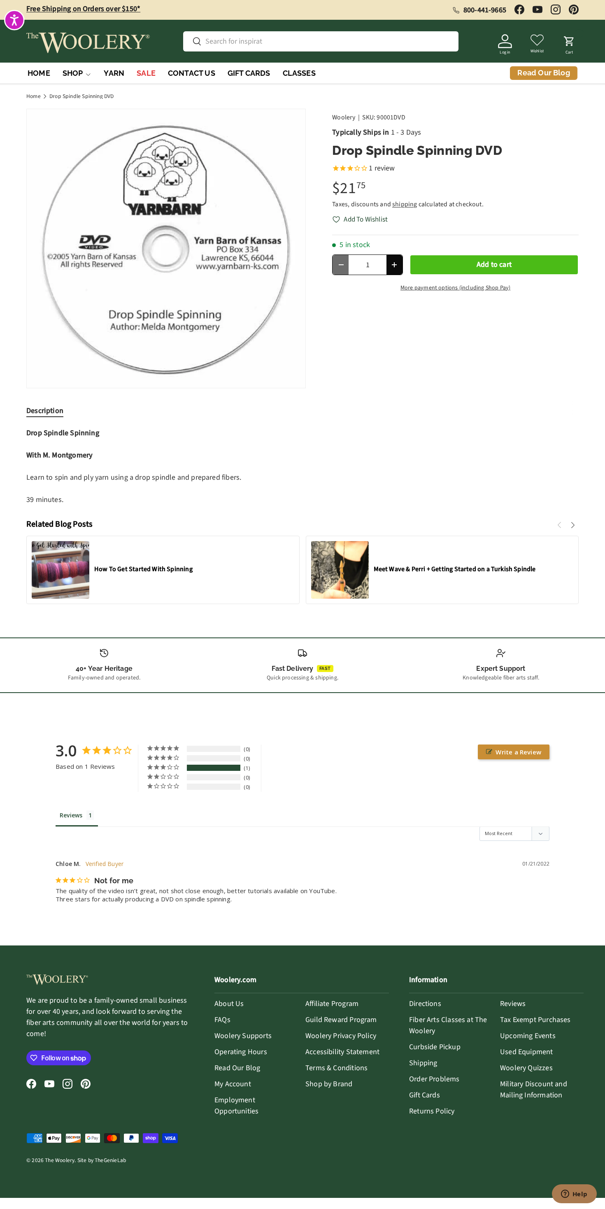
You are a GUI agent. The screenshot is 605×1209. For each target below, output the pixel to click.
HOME (39, 73)
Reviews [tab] (71, 815)
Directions (425, 1004)
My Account (232, 1084)
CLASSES (299, 73)
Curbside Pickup (435, 1047)
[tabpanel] (302, 466)
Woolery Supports (243, 1036)
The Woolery (59, 1160)
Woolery (343, 117)
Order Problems (434, 1079)
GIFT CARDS (249, 73)
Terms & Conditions (336, 1068)
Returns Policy (432, 1111)
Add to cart (494, 264)
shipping (404, 204)
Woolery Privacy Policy (340, 1036)
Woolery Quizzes (526, 1068)
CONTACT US (191, 73)
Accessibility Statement (342, 1052)
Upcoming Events (528, 1036)
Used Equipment (526, 1052)
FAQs (222, 1020)
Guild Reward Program (341, 1020)
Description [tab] (44, 411)
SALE (146, 73)
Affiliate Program (331, 1004)
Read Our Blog (237, 1068)
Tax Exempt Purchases (535, 1020)
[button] (569, 43)
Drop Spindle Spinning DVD (81, 96)
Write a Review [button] (518, 752)
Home (33, 96)
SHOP (73, 73)
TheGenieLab (110, 1160)
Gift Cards (424, 1095)
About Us (229, 1004)
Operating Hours (240, 1052)
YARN (114, 73)
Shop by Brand (328, 1084)
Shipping (423, 1063)
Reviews (513, 1004)
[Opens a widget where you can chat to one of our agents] (574, 1194)
